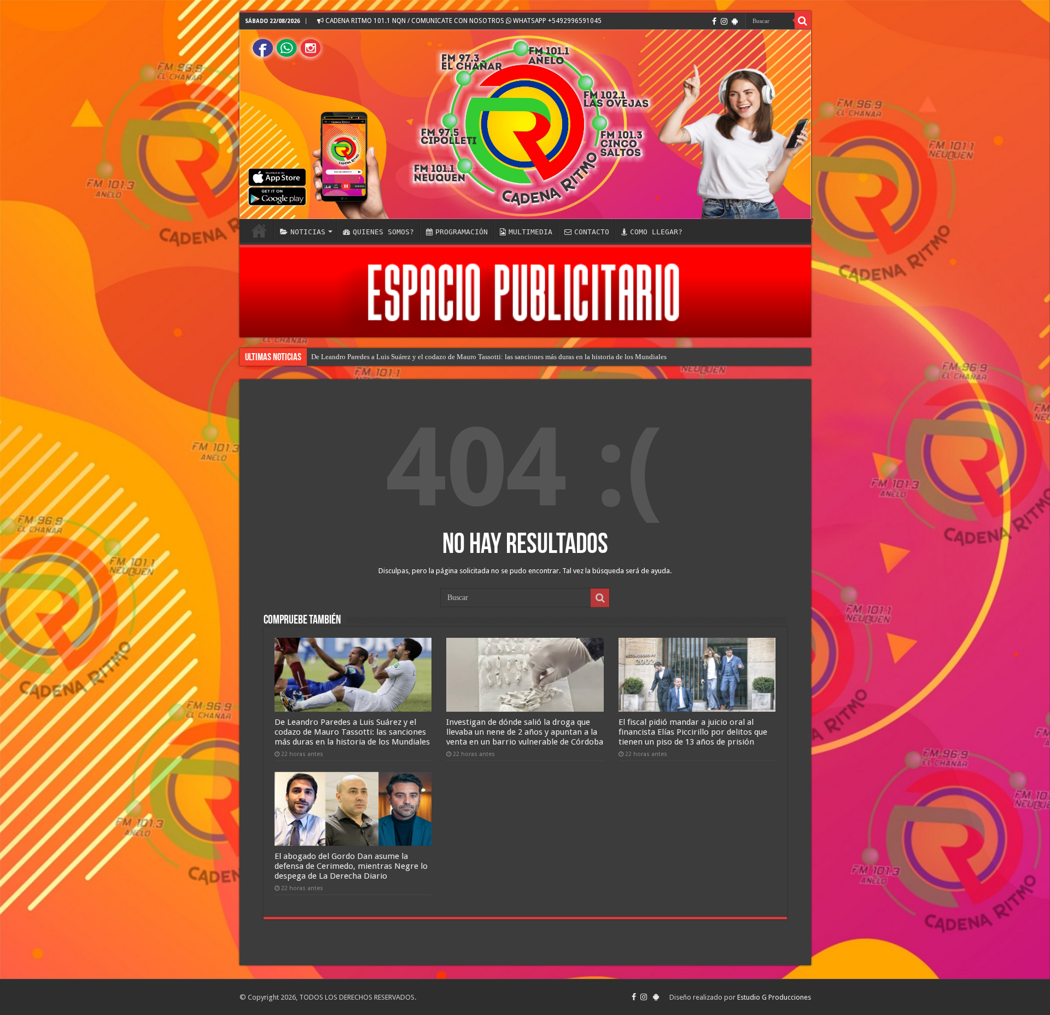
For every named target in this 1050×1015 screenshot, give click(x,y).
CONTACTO (591, 232)
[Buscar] (803, 21)
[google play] (735, 21)
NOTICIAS (307, 232)
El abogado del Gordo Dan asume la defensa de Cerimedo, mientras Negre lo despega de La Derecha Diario (351, 866)
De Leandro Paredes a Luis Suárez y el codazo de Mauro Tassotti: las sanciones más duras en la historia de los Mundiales (489, 357)
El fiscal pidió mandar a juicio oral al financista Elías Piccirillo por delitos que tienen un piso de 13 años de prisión (693, 732)
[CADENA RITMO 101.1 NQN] (525, 124)
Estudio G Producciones (774, 997)
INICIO (259, 230)
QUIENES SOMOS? (383, 232)
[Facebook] (714, 21)
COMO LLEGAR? (656, 232)
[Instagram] (724, 21)
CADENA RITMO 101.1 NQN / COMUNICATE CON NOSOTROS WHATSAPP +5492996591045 (463, 21)
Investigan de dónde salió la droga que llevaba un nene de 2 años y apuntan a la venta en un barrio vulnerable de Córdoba (524, 732)
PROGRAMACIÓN (461, 232)
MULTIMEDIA (530, 232)
